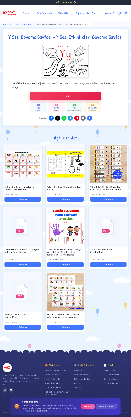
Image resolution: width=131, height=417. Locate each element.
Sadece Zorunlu (106, 406)
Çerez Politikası (110, 383)
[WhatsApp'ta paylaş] (64, 118)
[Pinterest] (126, 13)
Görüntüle (23, 199)
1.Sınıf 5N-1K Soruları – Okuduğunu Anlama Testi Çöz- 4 (22, 250)
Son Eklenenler (45, 13)
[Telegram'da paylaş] (70, 118)
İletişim (77, 388)
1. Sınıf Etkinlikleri (22, 24)
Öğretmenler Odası (86, 13)
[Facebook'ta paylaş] (51, 118)
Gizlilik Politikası (111, 375)
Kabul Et (88, 406)
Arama (77, 383)
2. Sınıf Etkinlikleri (53, 379)
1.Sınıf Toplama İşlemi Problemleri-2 (101, 250)
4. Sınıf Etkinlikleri (53, 388)
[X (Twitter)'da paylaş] (57, 118)
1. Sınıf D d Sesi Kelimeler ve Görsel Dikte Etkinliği (19, 188)
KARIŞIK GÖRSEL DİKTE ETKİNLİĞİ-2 (16, 316)
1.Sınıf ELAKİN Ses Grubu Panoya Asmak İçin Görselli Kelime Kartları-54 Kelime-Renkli (64, 252)
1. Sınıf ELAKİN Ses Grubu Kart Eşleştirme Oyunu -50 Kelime (106, 188)
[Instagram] (119, 13)
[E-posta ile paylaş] (83, 118)
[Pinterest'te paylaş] (76, 118)
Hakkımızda (109, 370)
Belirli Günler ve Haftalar (56, 370)
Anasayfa (28, 13)
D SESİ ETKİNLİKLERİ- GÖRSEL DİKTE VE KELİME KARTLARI (63, 316)
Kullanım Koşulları (111, 379)
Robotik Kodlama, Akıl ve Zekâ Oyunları (56, 393)
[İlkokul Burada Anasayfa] (10, 13)
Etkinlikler (64, 13)
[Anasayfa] (7, 367)
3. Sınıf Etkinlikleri (53, 383)
